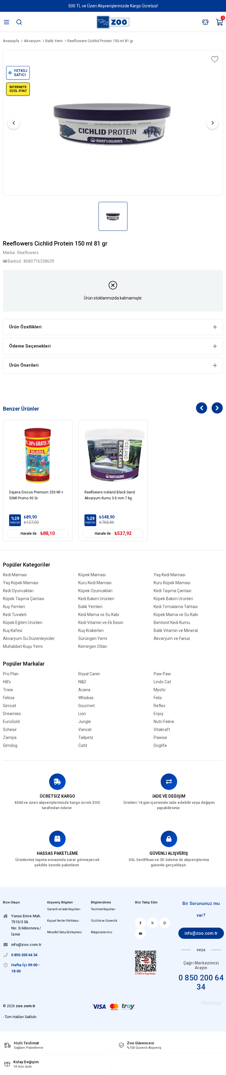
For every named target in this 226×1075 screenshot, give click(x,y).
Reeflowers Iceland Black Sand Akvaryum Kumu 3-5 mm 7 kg (109, 495)
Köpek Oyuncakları (95, 591)
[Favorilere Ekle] (214, 59)
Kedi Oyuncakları (18, 591)
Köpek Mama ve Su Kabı (176, 615)
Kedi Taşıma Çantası (172, 591)
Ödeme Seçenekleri (30, 346)
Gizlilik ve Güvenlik (104, 920)
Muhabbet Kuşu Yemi (23, 646)
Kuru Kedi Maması (95, 583)
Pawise (160, 737)
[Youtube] (140, 933)
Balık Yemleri (90, 607)
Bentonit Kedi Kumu (172, 622)
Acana (84, 690)
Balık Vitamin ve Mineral (176, 630)
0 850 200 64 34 (201, 982)
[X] (152, 922)
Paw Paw (162, 674)
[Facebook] (140, 922)
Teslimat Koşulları (103, 909)
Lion (82, 714)
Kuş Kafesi (12, 630)
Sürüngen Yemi (92, 638)
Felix (158, 698)
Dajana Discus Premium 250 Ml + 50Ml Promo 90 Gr (36, 495)
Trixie (8, 690)
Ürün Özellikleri (25, 327)
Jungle (84, 722)
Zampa (9, 737)
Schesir (10, 729)
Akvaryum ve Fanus (172, 638)
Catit (82, 745)
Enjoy (159, 714)
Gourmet (86, 706)
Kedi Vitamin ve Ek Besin (100, 622)
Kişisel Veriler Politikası (63, 920)
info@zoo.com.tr (201, 933)
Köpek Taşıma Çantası (23, 599)
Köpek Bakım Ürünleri (173, 599)
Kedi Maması (15, 575)
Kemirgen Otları (92, 646)
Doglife (160, 745)
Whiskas (86, 698)
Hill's (7, 682)
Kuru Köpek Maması (172, 583)
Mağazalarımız (101, 932)
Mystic (160, 690)
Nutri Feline (164, 722)
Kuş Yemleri (14, 607)
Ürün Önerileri (24, 365)
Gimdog (10, 745)
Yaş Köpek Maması (20, 583)
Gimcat (9, 706)
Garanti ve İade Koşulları (63, 909)
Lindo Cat (162, 682)
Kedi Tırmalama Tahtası (176, 607)
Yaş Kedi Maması (169, 575)
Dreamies (12, 714)
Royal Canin (89, 674)
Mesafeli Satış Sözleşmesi (64, 932)
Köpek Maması (92, 575)
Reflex (159, 706)
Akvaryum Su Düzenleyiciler (29, 638)
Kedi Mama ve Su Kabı (98, 615)
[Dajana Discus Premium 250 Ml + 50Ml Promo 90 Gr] (38, 455)
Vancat (85, 729)
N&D (82, 682)
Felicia (8, 698)
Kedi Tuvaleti (14, 615)
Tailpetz (85, 737)
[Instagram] (164, 922)
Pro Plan (11, 674)
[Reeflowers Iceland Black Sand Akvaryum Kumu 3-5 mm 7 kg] (113, 455)
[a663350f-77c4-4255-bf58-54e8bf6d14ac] (145, 963)
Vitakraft (162, 729)
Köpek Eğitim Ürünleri (22, 622)
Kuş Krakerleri (91, 630)
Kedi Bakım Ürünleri (96, 599)
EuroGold (11, 722)
